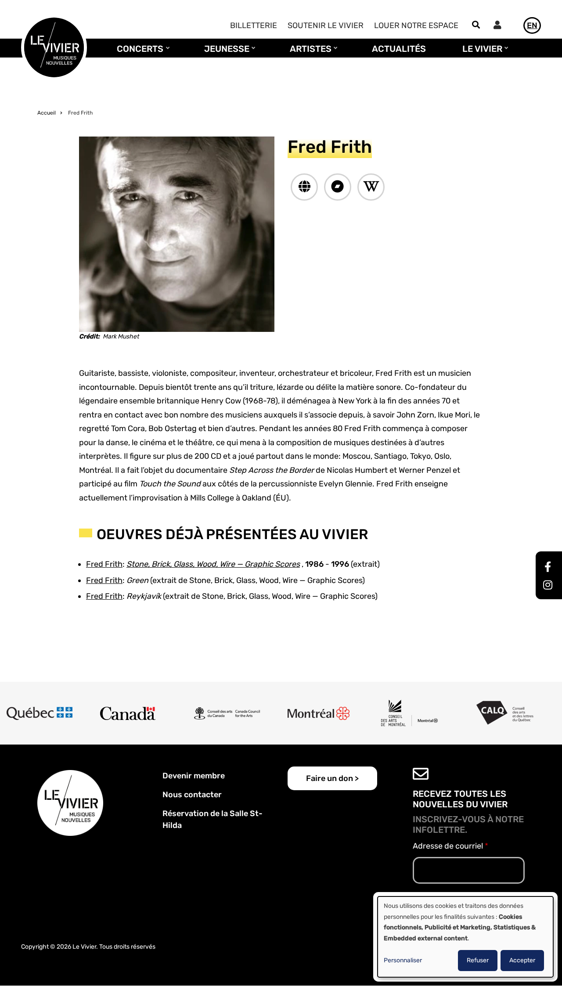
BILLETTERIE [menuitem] (253, 25)
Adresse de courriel (448, 846)
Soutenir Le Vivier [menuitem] (326, 25)
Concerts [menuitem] (137, 52)
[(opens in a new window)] (304, 187)
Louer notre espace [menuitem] (416, 25)
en (532, 25)
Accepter (522, 960)
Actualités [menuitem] (399, 48)
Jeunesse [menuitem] (224, 52)
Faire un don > (332, 778)
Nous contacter (192, 794)
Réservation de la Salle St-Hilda (212, 819)
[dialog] (465, 936)
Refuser (478, 960)
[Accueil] (54, 47)
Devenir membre (193, 776)
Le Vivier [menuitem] (480, 52)
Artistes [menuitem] (308, 52)
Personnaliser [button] (403, 960)
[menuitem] (499, 26)
